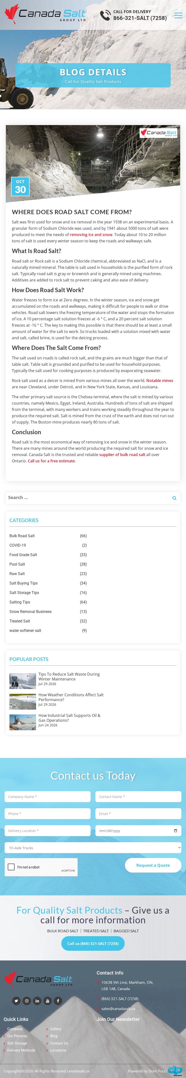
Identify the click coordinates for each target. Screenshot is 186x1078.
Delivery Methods (21, 1050)
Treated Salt (48, 621)
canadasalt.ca (78, 1071)
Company (15, 1029)
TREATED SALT (96, 930)
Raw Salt (48, 573)
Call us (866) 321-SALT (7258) (93, 943)
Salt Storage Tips (48, 592)
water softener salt (48, 630)
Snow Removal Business (48, 611)
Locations (58, 1050)
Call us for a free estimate (51, 461)
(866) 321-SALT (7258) (119, 998)
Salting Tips (48, 602)
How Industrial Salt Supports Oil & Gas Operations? (70, 718)
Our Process (17, 1036)
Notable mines (159, 380)
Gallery (55, 1029)
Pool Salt (48, 564)
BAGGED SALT (126, 930)
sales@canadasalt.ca (118, 1008)
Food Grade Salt (48, 554)
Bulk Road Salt (48, 536)
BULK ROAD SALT (62, 930)
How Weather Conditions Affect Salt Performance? (71, 697)
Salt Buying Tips (48, 583)
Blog (53, 1036)
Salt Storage (17, 1043)
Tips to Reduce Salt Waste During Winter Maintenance (69, 676)
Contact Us (59, 1043)
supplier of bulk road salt (122, 454)
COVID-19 (48, 545)
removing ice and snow (91, 234)
